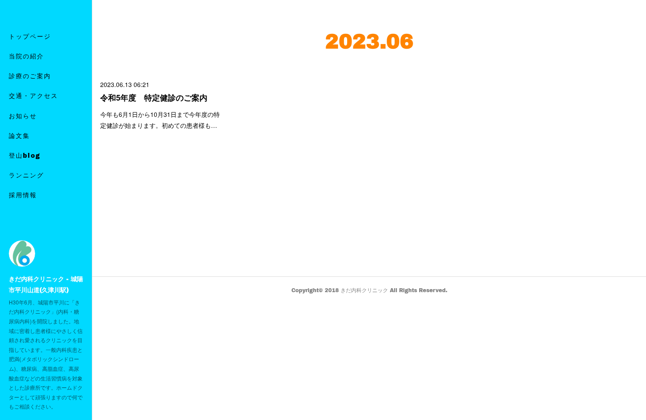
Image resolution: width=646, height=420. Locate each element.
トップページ (30, 36)
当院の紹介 (26, 56)
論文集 (19, 135)
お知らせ (23, 116)
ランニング (26, 175)
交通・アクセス (33, 95)
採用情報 (23, 195)
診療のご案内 (30, 76)
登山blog (24, 155)
